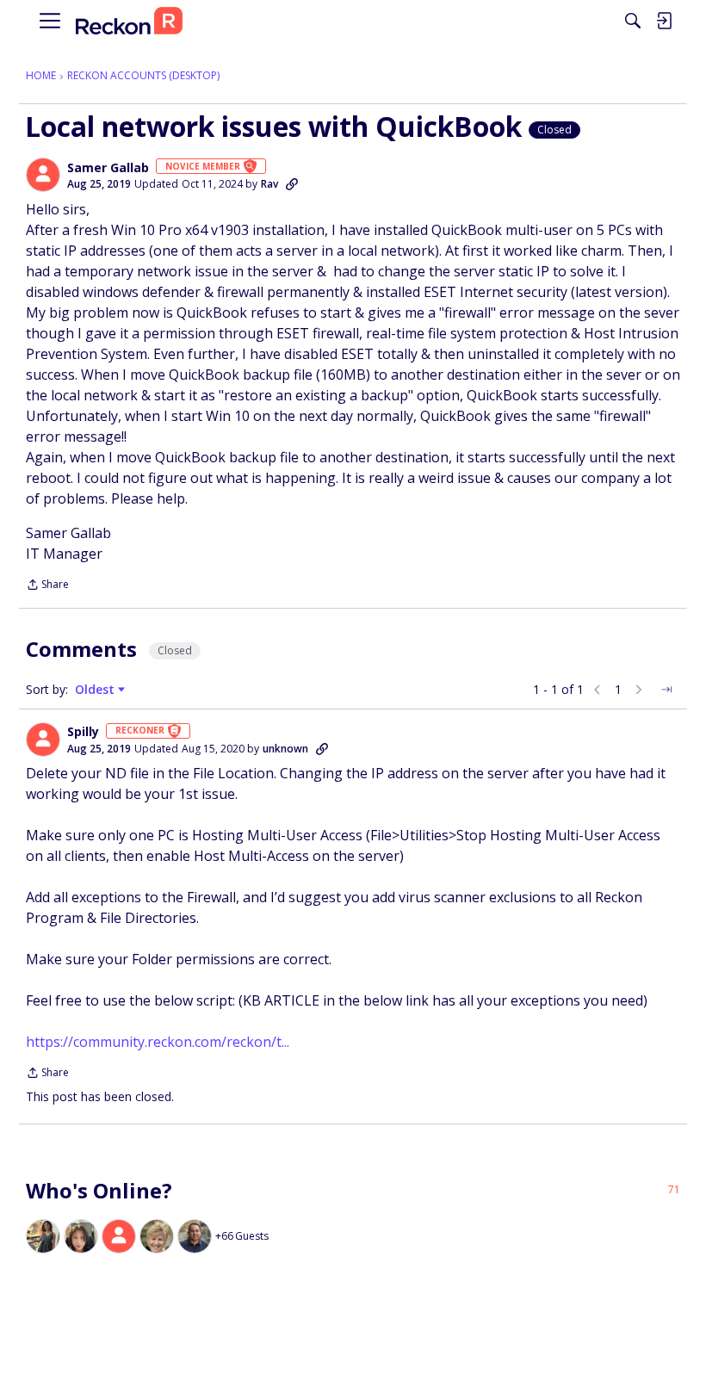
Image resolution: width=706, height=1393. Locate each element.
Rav (269, 183)
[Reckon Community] (129, 21)
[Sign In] (663, 20)
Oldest (96, 689)
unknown (285, 748)
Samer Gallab (108, 168)
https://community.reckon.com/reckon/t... (157, 1041)
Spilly (83, 732)
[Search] (632, 20)
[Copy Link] (292, 184)
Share (47, 586)
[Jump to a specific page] (666, 689)
